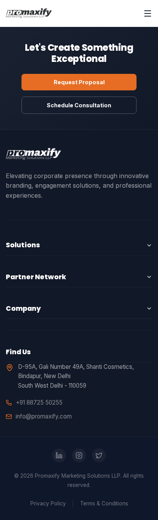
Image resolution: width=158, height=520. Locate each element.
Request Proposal (79, 82)
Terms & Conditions (104, 503)
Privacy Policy (48, 503)
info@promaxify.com (44, 416)
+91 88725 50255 (39, 402)
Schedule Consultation (79, 105)
